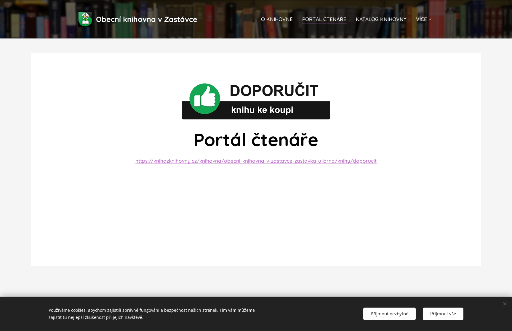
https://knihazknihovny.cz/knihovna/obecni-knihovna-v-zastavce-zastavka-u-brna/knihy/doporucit (256, 161)
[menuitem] (278, 19)
